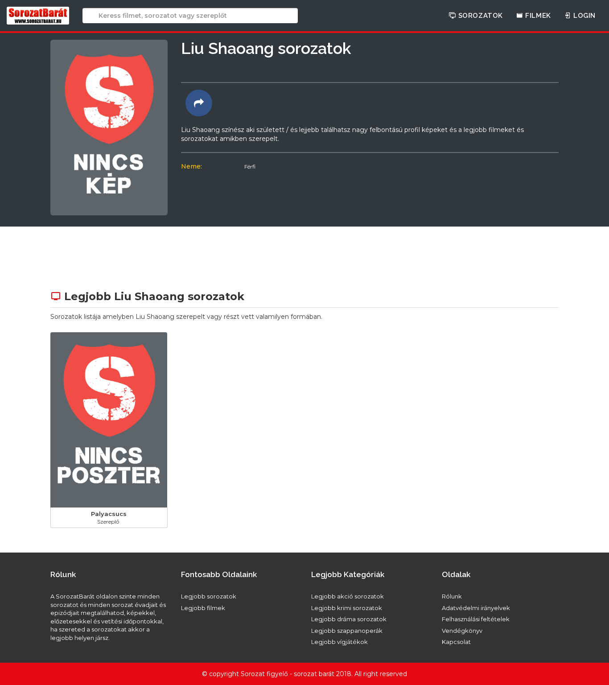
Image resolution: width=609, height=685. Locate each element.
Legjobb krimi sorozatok (346, 607)
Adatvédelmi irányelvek (476, 607)
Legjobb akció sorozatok (347, 596)
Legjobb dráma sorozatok (349, 619)
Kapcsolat (456, 641)
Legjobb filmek (203, 607)
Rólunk (452, 596)
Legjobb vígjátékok (339, 641)
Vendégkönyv (462, 630)
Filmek (537, 16)
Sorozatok (479, 16)
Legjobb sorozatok (208, 596)
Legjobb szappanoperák (347, 630)
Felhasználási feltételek (476, 619)
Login (583, 16)
